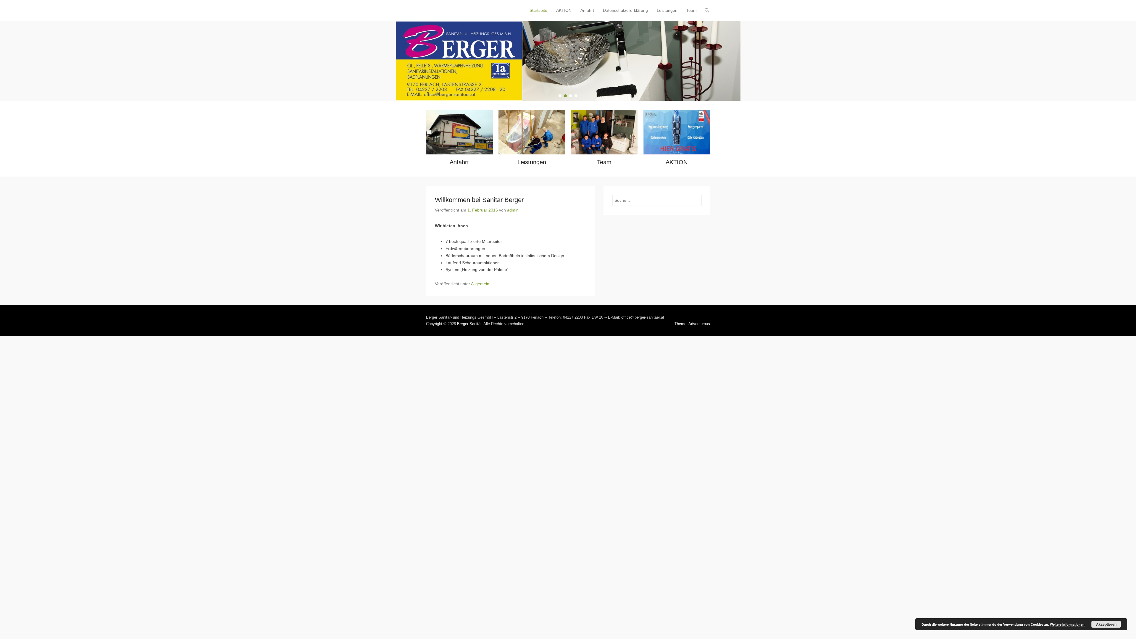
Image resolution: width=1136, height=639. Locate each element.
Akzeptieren (1106, 624)
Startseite (538, 10)
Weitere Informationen (1067, 624)
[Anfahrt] (459, 132)
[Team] (604, 132)
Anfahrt (587, 10)
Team (691, 10)
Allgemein (480, 283)
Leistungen (667, 10)
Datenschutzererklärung (625, 10)
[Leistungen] (531, 132)
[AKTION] (676, 132)
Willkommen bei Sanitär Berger (479, 200)
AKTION (564, 10)
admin (513, 210)
